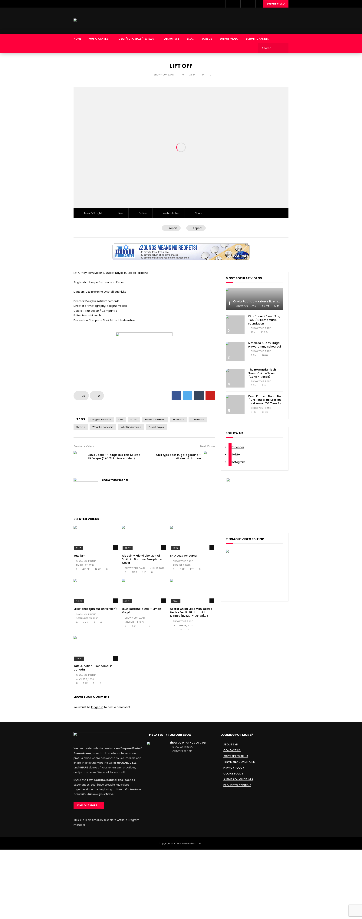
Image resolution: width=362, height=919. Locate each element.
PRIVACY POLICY (233, 768)
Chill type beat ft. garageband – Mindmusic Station (178, 456)
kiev (120, 419)
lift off (133, 419)
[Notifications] (251, 4)
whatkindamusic (131, 427)
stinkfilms (178, 419)
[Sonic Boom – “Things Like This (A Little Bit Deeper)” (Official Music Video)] (79, 456)
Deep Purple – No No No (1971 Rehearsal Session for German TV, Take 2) (264, 399)
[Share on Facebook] (176, 395)
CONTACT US (232, 750)
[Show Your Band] (86, 20)
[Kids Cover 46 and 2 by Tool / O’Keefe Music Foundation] (235, 324)
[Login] (259, 4)
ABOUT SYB (230, 744)
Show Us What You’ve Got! (188, 742)
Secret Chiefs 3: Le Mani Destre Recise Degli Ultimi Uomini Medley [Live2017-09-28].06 (191, 612)
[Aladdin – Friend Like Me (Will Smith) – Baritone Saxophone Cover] (144, 538)
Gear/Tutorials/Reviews (136, 39)
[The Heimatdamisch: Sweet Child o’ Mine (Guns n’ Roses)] (235, 378)
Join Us (207, 39)
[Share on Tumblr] (199, 395)
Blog (190, 39)
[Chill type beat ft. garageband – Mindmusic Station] (209, 456)
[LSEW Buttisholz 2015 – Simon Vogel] (144, 591)
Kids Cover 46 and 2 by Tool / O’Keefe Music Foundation (264, 320)
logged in (97, 707)
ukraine (80, 427)
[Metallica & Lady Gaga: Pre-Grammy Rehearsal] (235, 351)
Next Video (207, 446)
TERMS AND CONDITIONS (239, 762)
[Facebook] (221, 4)
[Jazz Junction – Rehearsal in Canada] (96, 648)
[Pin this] (210, 395)
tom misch (197, 419)
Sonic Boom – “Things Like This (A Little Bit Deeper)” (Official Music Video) (114, 456)
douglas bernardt (100, 419)
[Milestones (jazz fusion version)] (96, 591)
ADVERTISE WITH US (235, 756)
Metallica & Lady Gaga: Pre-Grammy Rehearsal (264, 344)
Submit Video (276, 3)
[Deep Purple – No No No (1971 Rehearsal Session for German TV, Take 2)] (235, 404)
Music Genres (98, 39)
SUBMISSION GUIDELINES (238, 779)
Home (77, 39)
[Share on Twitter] (187, 395)
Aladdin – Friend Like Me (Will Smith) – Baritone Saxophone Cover (142, 559)
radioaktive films (155, 419)
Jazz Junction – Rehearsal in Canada (93, 667)
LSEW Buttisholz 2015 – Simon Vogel (141, 610)
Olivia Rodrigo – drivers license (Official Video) (268, 301)
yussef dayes (156, 427)
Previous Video (84, 446)
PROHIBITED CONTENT (237, 785)
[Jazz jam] (96, 538)
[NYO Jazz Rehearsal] (192, 538)
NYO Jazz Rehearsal (183, 556)
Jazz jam (79, 556)
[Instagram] (236, 4)
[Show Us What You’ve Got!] (156, 751)
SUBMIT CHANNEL (257, 39)
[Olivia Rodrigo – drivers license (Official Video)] (254, 299)
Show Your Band (164, 74)
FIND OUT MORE (88, 805)
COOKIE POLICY (233, 773)
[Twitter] (229, 4)
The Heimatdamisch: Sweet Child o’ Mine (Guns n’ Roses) (262, 373)
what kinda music (102, 427)
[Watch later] (244, 4)
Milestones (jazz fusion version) (95, 609)
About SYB (171, 39)
